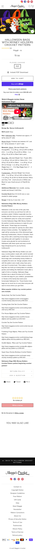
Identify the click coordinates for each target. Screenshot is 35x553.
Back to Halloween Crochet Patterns (19, 461)
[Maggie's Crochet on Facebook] (15, 479)
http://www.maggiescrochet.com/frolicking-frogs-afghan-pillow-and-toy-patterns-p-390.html (17, 338)
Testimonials (17, 525)
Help (17, 503)
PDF (17, 66)
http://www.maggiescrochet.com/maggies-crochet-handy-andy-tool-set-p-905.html (15, 299)
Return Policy (17, 371)
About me (17, 516)
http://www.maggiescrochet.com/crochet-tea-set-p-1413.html (17, 327)
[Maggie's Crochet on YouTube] (19, 479)
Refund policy (17, 535)
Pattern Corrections (17, 512)
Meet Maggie (17, 506)
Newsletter (17, 509)
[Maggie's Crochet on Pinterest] (22, 479)
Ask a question (17, 375)
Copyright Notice (17, 490)
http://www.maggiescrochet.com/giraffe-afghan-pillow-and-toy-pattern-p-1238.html (17, 347)
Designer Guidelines (17, 493)
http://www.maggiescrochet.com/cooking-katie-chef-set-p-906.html (17, 308)
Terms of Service (17, 532)
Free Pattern (17, 496)
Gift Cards (17, 500)
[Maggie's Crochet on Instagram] (11, 479)
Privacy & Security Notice (17, 519)
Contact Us (17, 487)
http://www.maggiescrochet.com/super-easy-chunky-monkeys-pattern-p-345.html (16, 356)
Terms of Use (17, 522)
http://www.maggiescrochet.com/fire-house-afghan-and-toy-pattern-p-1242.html (16, 318)
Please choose (17, 62)
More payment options (17, 89)
